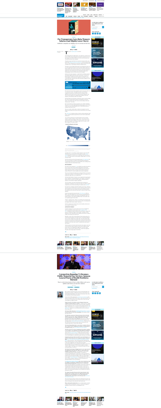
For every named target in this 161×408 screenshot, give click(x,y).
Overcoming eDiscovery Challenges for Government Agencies (96, 78)
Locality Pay (79, 17)
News (66, 16)
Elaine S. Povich (60, 51)
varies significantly (85, 159)
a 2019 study (68, 113)
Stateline (58, 52)
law (76, 166)
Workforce (91, 16)
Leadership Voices (101, 16)
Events (88, 14)
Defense (79, 16)
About (91, 14)
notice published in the (80, 327)
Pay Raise (75, 17)
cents (67, 156)
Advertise (100, 14)
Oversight (75, 16)
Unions (83, 17)
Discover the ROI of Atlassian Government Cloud (97, 89)
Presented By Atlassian (95, 90)
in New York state (82, 193)
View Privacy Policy (94, 28)
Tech (82, 16)
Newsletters (95, 14)
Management (70, 16)
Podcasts (84, 14)
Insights (96, 16)
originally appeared (74, 51)
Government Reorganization (68, 17)
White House (61, 17)
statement (87, 184)
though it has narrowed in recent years (75, 62)
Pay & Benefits (86, 16)
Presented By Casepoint (95, 80)
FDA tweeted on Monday (73, 332)
